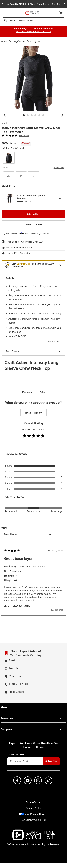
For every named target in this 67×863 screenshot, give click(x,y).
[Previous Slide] (2, 4)
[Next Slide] (64, 4)
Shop (4, 707)
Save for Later (33, 224)
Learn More (53, 341)
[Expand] (60, 265)
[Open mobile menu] (5, 13)
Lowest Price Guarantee (19, 253)
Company (6, 729)
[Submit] (5, 20)
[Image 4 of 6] (35, 115)
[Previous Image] (4, 115)
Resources (7, 718)
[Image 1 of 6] (24, 115)
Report (59, 610)
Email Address (15, 754)
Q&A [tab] (42, 392)
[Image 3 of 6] (32, 115)
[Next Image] (62, 115)
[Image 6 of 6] (43, 115)
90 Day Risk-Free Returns (19, 247)
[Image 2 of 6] (28, 115)
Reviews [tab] (27, 392)
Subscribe (51, 761)
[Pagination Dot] (29, 35)
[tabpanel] (33, 514)
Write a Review (33, 413)
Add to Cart (33, 214)
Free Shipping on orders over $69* (25, 241)
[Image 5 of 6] (39, 115)
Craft (4, 123)
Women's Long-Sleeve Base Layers (20, 41)
